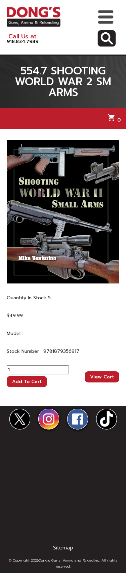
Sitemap (63, 548)
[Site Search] (106, 38)
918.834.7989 (22, 38)
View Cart (102, 376)
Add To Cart (27, 381)
